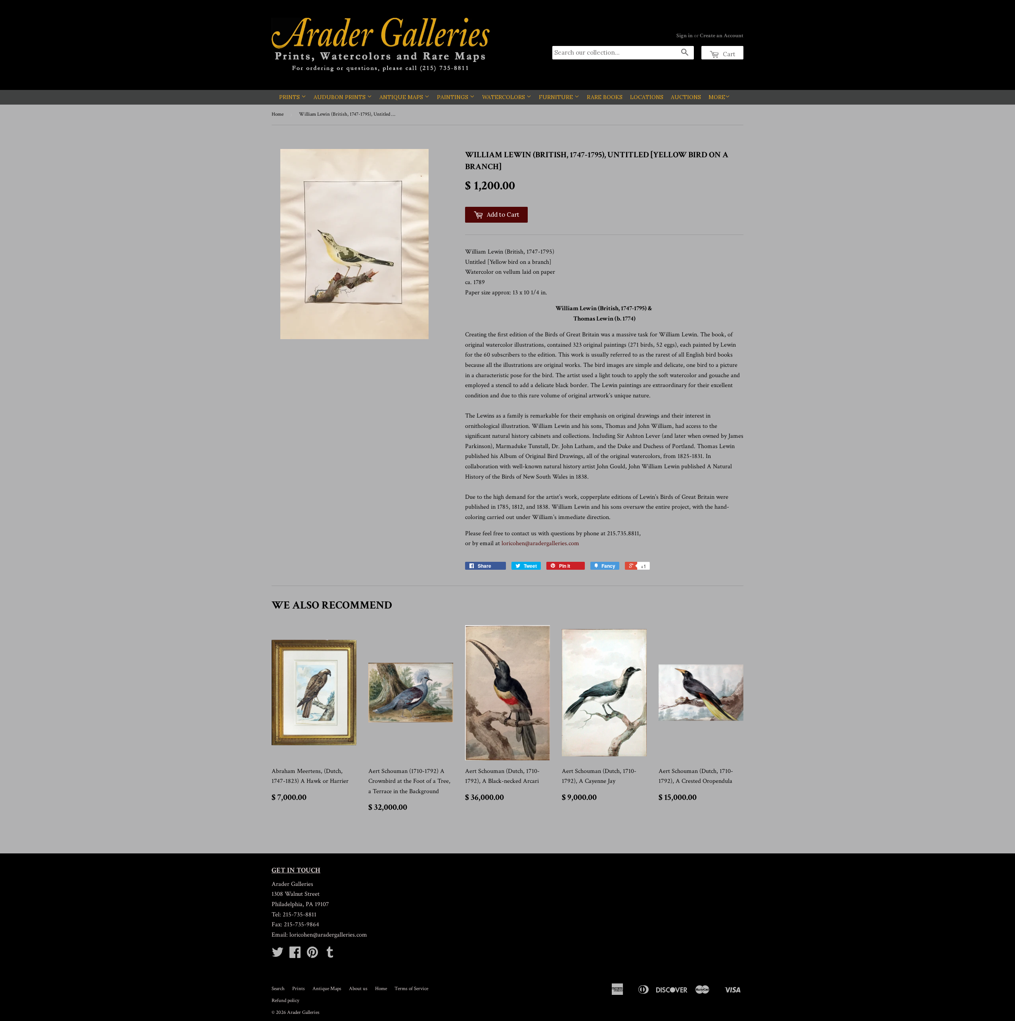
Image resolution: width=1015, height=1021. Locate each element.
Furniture (557, 97)
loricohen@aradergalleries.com (540, 543)
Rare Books (604, 97)
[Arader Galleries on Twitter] (277, 955)
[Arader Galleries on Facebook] (295, 955)
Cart (728, 54)
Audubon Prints (340, 97)
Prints (290, 97)
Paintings (453, 97)
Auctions (686, 97)
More (717, 97)
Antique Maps (402, 97)
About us (358, 988)
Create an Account (721, 35)
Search (278, 988)
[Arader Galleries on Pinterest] (312, 955)
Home (277, 114)
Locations (646, 97)
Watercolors (504, 97)
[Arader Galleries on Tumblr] (330, 955)
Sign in (684, 35)
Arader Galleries (303, 1012)
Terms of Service (411, 988)
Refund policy (285, 1000)
